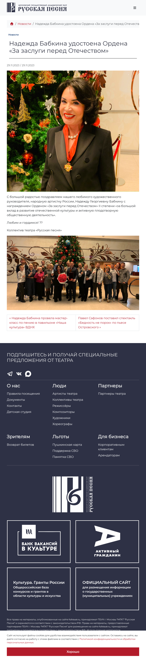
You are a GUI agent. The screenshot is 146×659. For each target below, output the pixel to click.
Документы (16, 400)
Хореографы (62, 424)
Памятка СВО (63, 457)
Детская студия (19, 412)
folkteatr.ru (74, 619)
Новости (24, 24)
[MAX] (28, 374)
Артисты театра (64, 393)
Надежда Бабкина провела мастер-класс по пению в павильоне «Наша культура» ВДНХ (38, 322)
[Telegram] (10, 374)
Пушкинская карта (67, 444)
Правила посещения (23, 393)
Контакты (14, 406)
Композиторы (63, 412)
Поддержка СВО (65, 451)
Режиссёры (61, 406)
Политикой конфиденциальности (99, 639)
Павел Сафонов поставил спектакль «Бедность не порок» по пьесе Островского (106, 322)
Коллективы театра (67, 400)
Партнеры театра (112, 393)
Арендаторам (109, 455)
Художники (61, 418)
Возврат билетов (20, 444)
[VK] (19, 374)
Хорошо (73, 651)
